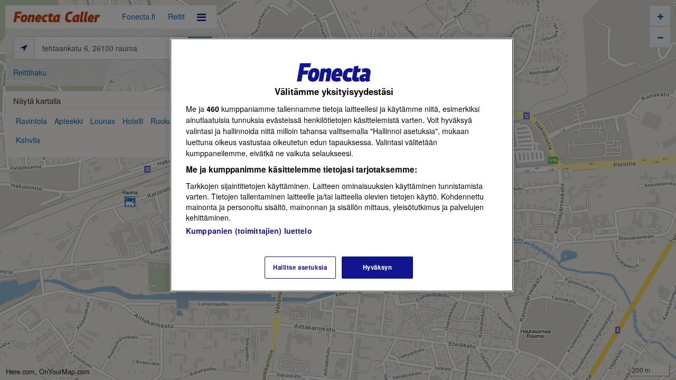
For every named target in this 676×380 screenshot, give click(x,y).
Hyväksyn (377, 267)
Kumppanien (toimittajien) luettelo (249, 230)
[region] (341, 165)
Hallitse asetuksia (300, 267)
